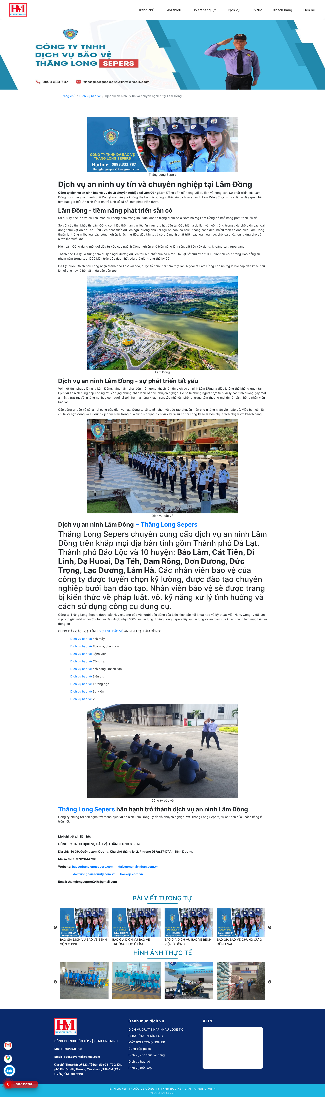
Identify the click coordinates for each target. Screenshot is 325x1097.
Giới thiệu (173, 10)
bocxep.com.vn (131, 874)
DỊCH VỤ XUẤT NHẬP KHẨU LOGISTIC (156, 1029)
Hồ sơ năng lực (204, 10)
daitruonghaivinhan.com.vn (138, 866)
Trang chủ (146, 10)
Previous (55, 927)
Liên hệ (309, 10)
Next (270, 927)
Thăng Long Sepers (86, 809)
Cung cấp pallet (139, 1049)
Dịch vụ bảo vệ (90, 96)
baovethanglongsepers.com (93, 866)
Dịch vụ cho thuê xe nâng (146, 1055)
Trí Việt (170, 1093)
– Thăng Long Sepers (166, 524)
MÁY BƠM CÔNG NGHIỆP (146, 1042)
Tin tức (256, 10)
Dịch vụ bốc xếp (140, 1068)
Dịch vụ (234, 10)
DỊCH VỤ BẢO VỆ (111, 631)
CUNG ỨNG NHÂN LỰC (145, 1036)
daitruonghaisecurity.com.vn (94, 874)
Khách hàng (282, 10)
